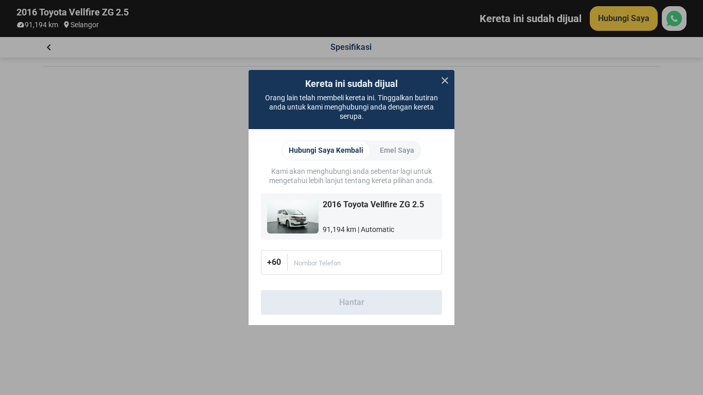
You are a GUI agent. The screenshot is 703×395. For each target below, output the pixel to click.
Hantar (351, 302)
